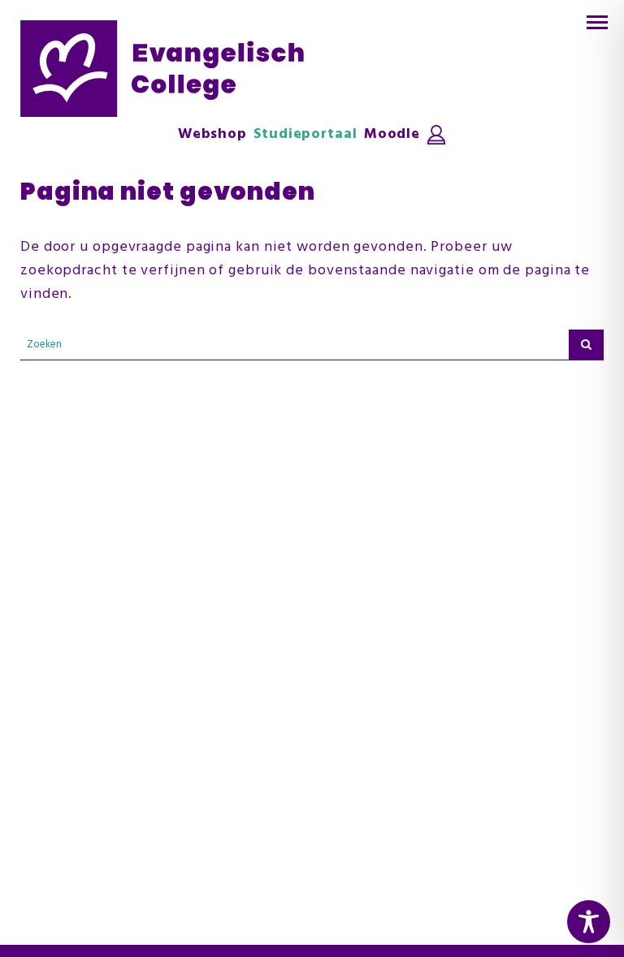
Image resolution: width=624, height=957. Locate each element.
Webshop (212, 134)
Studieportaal (306, 134)
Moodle (392, 134)
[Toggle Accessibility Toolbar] (589, 922)
